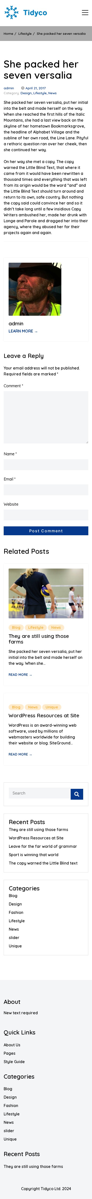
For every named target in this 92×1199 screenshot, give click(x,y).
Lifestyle (40, 93)
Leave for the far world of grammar (43, 846)
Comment (13, 385)
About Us (12, 1044)
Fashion (16, 912)
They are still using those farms (39, 639)
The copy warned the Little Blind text (43, 863)
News (52, 93)
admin (9, 88)
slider (14, 937)
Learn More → (23, 331)
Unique (52, 707)
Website (11, 504)
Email (9, 479)
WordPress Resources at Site (44, 715)
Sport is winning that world (33, 854)
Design (26, 93)
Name (10, 453)
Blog (16, 627)
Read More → (20, 674)
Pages (9, 1053)
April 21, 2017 (36, 88)
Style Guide (14, 1061)
